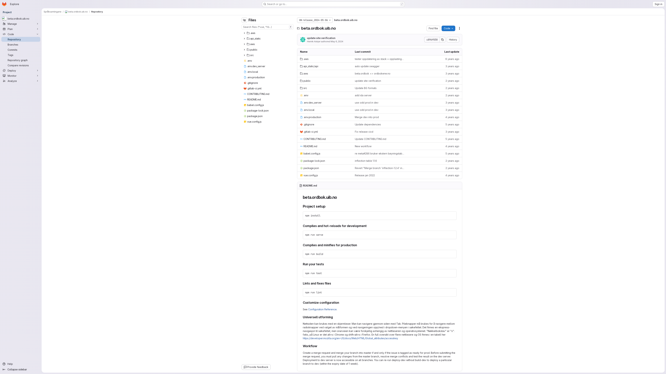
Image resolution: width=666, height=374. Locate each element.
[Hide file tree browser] (244, 20)
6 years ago (452, 58)
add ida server (363, 95)
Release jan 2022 (365, 175)
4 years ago (452, 117)
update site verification (321, 38)
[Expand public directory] (244, 50)
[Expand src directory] (244, 55)
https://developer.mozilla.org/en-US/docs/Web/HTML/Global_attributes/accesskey (350, 338)
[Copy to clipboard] (452, 215)
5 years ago (452, 124)
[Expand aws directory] (244, 44)
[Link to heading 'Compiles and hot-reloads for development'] (368, 226)
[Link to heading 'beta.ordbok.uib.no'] (339, 197)
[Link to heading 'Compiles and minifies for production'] (358, 245)
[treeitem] (268, 33)
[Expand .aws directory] (244, 33)
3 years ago (452, 66)
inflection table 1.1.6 (366, 160)
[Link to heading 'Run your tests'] (325, 264)
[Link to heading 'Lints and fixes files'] (333, 283)
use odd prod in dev (366, 102)
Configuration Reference (322, 309)
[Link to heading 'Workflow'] (319, 346)
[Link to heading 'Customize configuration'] (341, 302)
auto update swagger (367, 66)
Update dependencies (368, 124)
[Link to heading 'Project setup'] (327, 206)
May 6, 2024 (337, 41)
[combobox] (268, 27)
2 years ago (452, 80)
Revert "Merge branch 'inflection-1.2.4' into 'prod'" (379, 168)
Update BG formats (366, 88)
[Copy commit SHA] (442, 39)
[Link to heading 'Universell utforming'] (334, 317)
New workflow (363, 146)
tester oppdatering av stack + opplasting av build (379, 58)
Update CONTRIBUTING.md (370, 138)
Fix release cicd (364, 131)
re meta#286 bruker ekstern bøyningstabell (379, 153)
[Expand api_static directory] (244, 39)
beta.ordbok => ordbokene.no (372, 73)
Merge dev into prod (367, 117)
